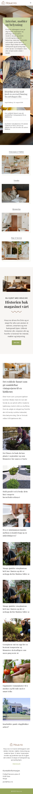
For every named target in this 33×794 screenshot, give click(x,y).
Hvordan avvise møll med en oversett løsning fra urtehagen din (16, 94)
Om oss (16, 342)
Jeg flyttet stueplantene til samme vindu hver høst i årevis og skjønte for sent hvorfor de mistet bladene (16, 126)
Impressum (16, 764)
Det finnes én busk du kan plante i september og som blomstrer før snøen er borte (15, 456)
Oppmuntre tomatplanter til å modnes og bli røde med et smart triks (15, 688)
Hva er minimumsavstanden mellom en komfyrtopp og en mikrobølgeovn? (15, 533)
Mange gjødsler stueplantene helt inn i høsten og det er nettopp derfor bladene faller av (16, 571)
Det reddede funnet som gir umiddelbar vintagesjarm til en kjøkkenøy (15, 115)
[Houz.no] (9, 3)
